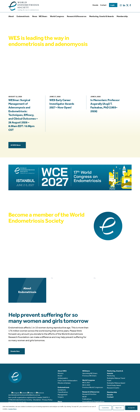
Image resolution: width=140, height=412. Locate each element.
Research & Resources (70, 278)
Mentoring (111, 376)
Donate (95, 5)
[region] (70, 407)
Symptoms (62, 390)
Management (62, 395)
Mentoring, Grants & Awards (112, 278)
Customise (105, 408)
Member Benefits (17, 251)
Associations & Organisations (93, 401)
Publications (87, 399)
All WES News (16, 145)
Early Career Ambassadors (67, 380)
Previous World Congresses (92, 387)
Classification (63, 392)
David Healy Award (114, 385)
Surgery (61, 397)
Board (60, 376)
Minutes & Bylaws (64, 383)
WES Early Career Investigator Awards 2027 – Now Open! (61, 103)
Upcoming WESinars (89, 373)
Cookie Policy (12, 409)
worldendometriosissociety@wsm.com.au (24, 395)
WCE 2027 (86, 382)
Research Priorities (89, 394)
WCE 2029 (86, 385)
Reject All (118, 408)
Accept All (131, 408)
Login (112, 5)
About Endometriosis (27, 290)
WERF (84, 397)
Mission (60, 373)
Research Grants (113, 388)
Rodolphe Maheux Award (116, 383)
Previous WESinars (89, 376)
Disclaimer (37, 400)
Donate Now (15, 351)
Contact (103, 5)
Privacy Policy (47, 400)
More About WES (17, 68)
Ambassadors (63, 378)
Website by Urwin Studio (17, 402)
